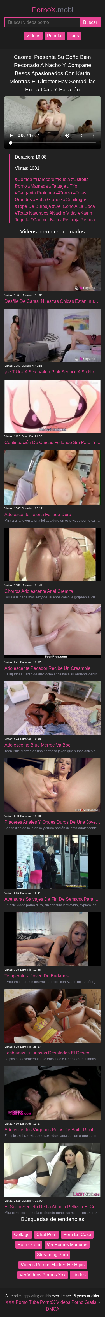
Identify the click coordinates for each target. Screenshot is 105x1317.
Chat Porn (46, 1234)
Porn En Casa (77, 1234)
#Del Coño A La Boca (73, 206)
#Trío (72, 186)
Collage (22, 1234)
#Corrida (23, 179)
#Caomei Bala (45, 219)
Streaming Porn (52, 1254)
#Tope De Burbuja (33, 206)
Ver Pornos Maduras (67, 1244)
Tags (74, 35)
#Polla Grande (47, 199)
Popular (55, 35)
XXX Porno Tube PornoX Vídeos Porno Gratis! (51, 1302)
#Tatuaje (57, 186)
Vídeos (33, 35)
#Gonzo (64, 193)
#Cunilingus (75, 199)
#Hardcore (43, 179)
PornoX (52, 10)
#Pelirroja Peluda (77, 219)
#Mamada (38, 186)
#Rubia (62, 179)
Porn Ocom (29, 1244)
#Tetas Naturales (31, 213)
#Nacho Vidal (63, 213)
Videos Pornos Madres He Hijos (53, 1264)
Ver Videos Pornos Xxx (43, 1274)
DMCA (52, 1309)
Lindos (79, 1274)
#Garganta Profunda (35, 193)
